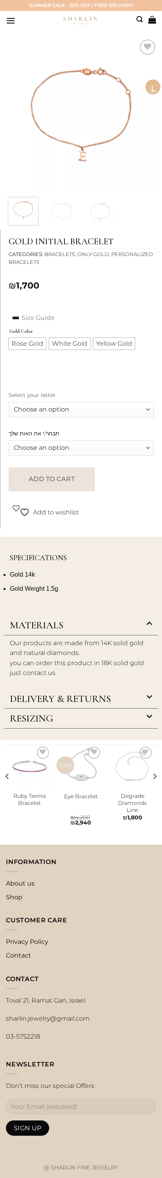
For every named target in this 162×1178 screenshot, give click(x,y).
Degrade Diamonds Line (132, 803)
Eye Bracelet (81, 796)
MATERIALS (36, 625)
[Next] (145, 114)
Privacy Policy (27, 941)
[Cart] (152, 19)
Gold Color (21, 331)
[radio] (27, 344)
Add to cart (52, 479)
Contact (18, 955)
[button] (81, 625)
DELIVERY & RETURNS (60, 699)
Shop (14, 897)
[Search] (139, 19)
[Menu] (10, 20)
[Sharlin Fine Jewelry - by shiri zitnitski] (80, 18)
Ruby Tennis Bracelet (29, 799)
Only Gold (93, 254)
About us (20, 883)
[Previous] (17, 114)
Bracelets (59, 254)
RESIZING (31, 718)
